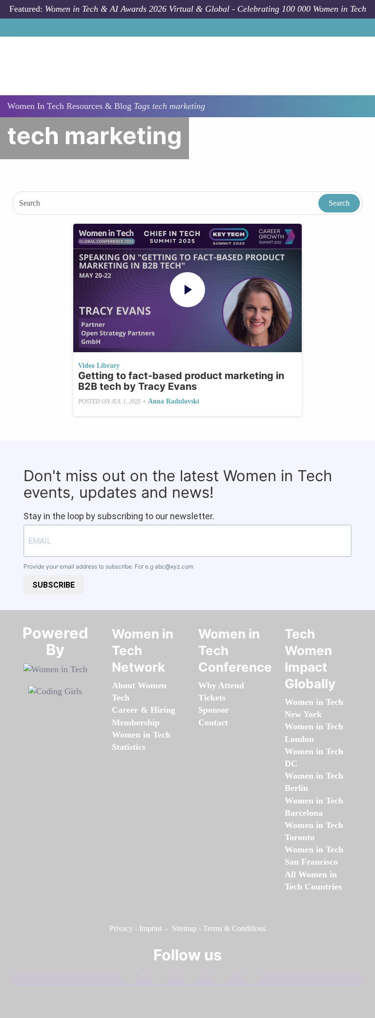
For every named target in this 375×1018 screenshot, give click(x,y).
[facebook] (124, 978)
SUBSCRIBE (53, 585)
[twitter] (216, 978)
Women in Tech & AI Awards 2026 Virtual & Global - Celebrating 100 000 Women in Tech (205, 9)
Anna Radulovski (173, 401)
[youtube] (247, 978)
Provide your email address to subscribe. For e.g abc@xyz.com (108, 566)
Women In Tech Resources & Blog (69, 106)
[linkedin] (155, 978)
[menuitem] (136, 722)
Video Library (99, 365)
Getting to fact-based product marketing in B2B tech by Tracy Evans (181, 381)
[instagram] (186, 978)
